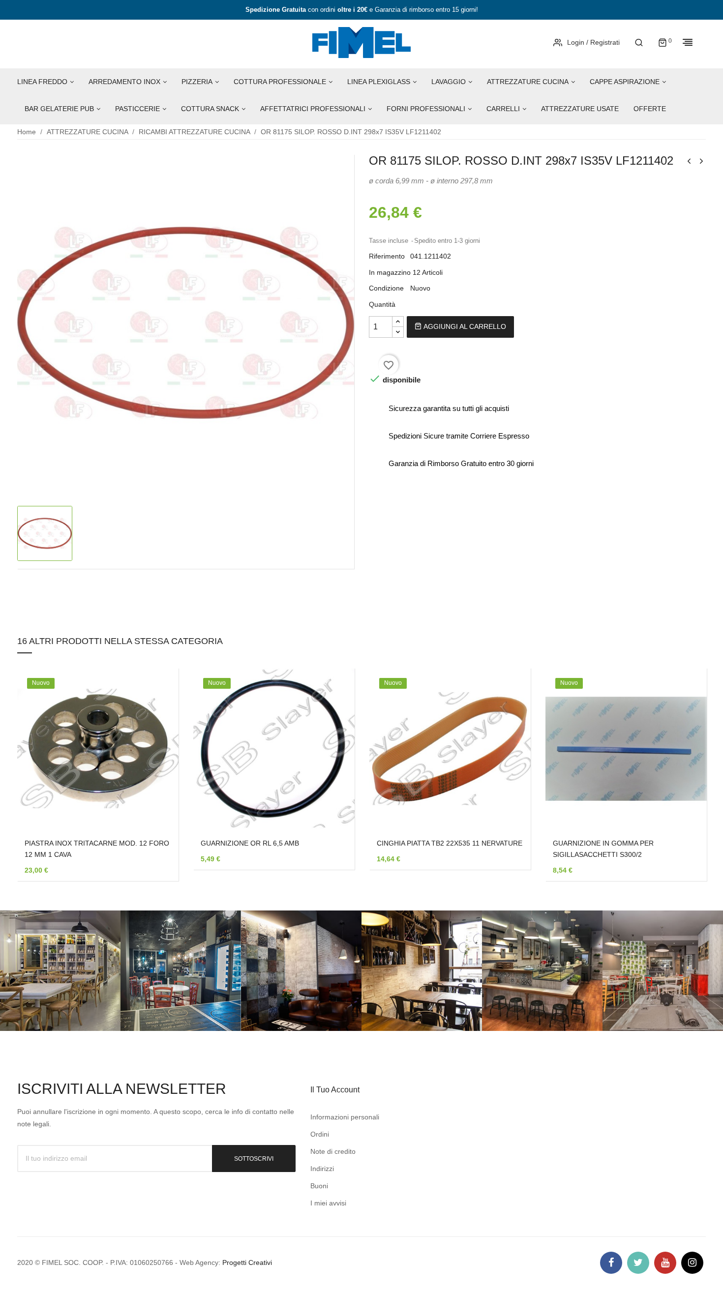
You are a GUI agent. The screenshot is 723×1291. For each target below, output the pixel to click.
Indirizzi (322, 1169)
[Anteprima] (156, 756)
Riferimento (387, 256)
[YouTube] (665, 1263)
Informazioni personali (344, 1117)
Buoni (319, 1186)
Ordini (319, 1134)
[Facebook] (611, 1263)
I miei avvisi (328, 1203)
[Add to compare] (156, 781)
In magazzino (390, 272)
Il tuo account (335, 1090)
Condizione (386, 288)
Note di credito (333, 1151)
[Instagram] (692, 1263)
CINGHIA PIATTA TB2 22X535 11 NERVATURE (449, 843)
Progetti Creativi (247, 1262)
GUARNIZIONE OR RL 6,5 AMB (250, 843)
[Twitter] (638, 1263)
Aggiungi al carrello (464, 326)
